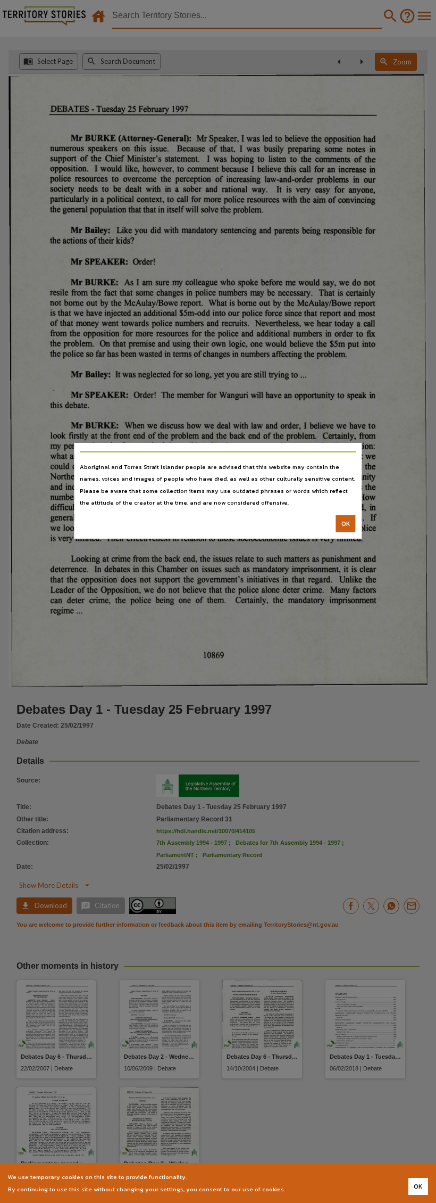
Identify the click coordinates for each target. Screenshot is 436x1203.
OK (345, 524)
